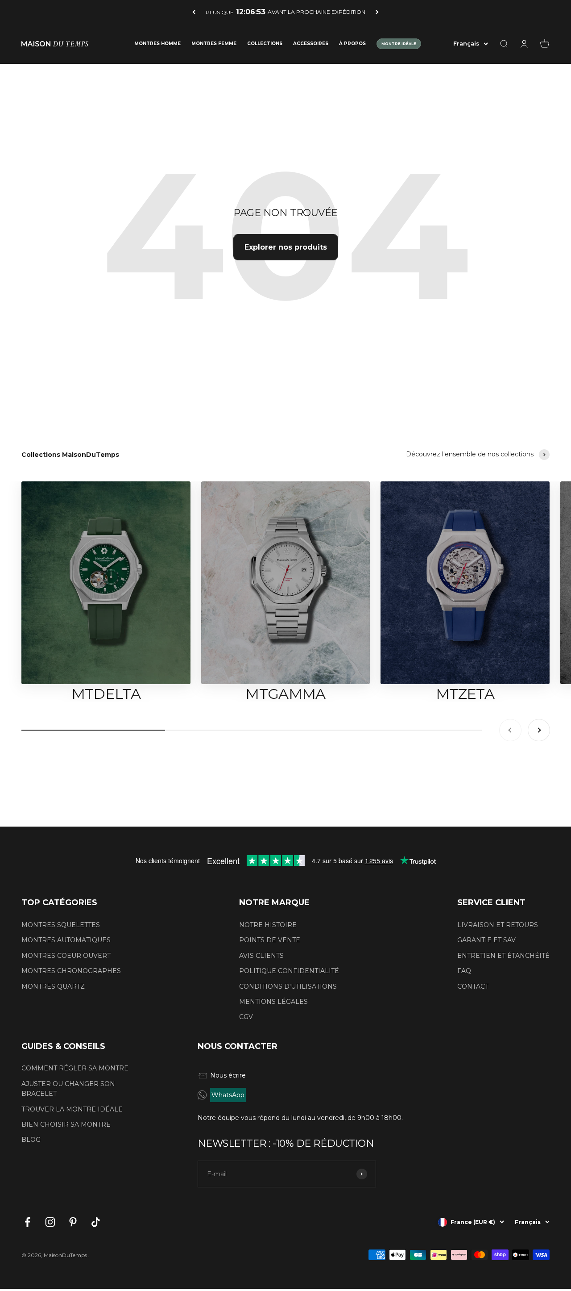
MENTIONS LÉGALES (273, 1002)
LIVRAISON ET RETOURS (497, 925)
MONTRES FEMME (213, 43)
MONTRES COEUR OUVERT (66, 956)
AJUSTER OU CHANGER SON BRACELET (68, 1089)
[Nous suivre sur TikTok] (96, 1222)
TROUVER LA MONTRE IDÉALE (72, 1109)
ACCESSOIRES (310, 43)
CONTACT (472, 986)
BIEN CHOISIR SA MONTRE (66, 1124)
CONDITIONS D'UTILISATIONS (288, 986)
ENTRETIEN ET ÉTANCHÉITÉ (503, 956)
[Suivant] (377, 11)
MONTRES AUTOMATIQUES (66, 940)
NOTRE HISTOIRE (268, 925)
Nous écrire (228, 1075)
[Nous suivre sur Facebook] (27, 1222)
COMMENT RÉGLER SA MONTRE (74, 1068)
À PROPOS (352, 43)
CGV (246, 1017)
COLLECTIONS (264, 43)
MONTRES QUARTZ (53, 986)
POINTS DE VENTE (269, 940)
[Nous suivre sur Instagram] (50, 1222)
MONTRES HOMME (157, 43)
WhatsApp (227, 1095)
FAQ (464, 971)
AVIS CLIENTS (261, 956)
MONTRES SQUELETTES (60, 925)
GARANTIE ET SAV (486, 940)
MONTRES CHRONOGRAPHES (71, 971)
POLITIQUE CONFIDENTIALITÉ (289, 971)
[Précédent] (193, 11)
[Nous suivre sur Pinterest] (73, 1222)
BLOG (31, 1140)
